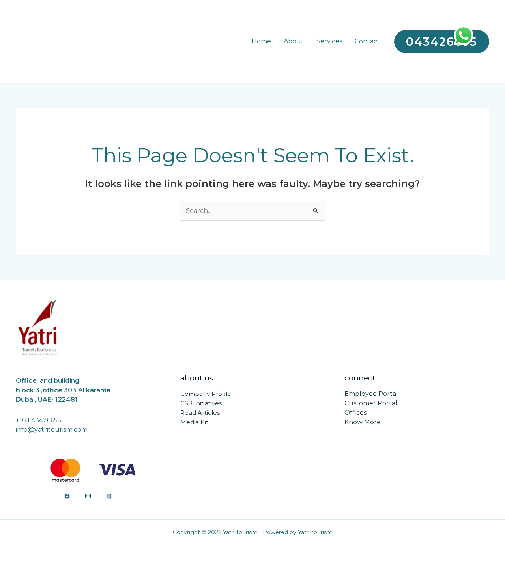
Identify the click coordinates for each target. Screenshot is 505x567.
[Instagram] (108, 496)
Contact (367, 41)
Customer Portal (370, 403)
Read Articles (200, 412)
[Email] (87, 496)
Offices (355, 412)
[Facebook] (67, 496)
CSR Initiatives (201, 403)
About (294, 41)
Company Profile (205, 393)
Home (261, 41)
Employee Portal (371, 393)
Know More (362, 422)
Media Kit (194, 422)
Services (329, 41)
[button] (441, 41)
